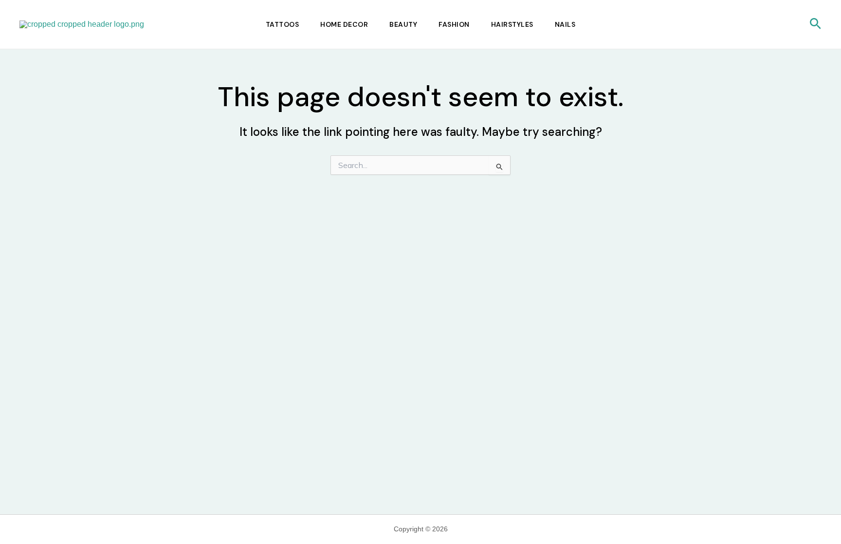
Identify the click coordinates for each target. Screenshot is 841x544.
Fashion (454, 24)
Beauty (403, 24)
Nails (565, 24)
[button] (815, 24)
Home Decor (344, 24)
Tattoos (282, 24)
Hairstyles (512, 24)
